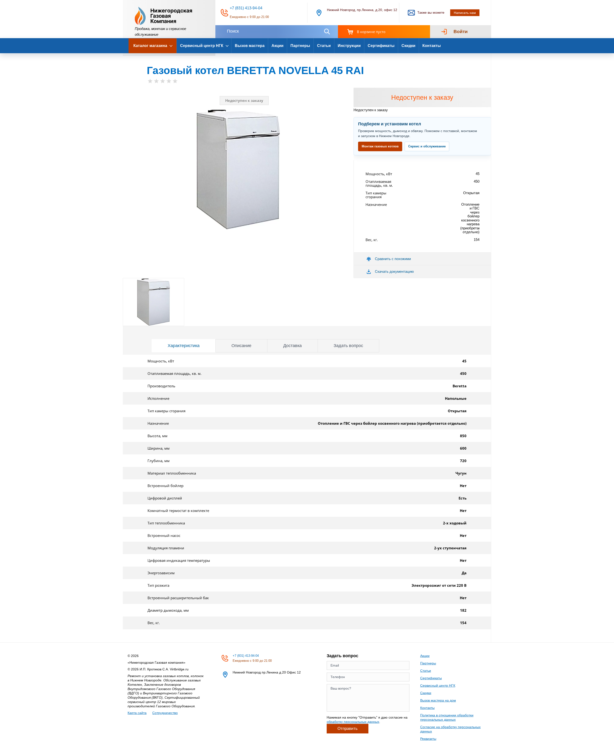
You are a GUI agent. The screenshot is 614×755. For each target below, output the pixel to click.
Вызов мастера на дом (438, 700)
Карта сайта (137, 713)
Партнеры (300, 46)
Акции (277, 46)
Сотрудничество (165, 713)
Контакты (431, 46)
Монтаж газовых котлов (380, 146)
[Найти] (327, 31)
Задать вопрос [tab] (348, 345)
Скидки (408, 46)
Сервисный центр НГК (437, 685)
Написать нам (465, 13)
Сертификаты (381, 46)
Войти (461, 31)
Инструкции (349, 46)
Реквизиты (428, 739)
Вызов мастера (250, 46)
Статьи (324, 46)
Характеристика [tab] (184, 345)
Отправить (347, 728)
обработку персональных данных (353, 722)
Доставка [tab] (292, 345)
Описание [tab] (241, 345)
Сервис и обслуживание (427, 146)
